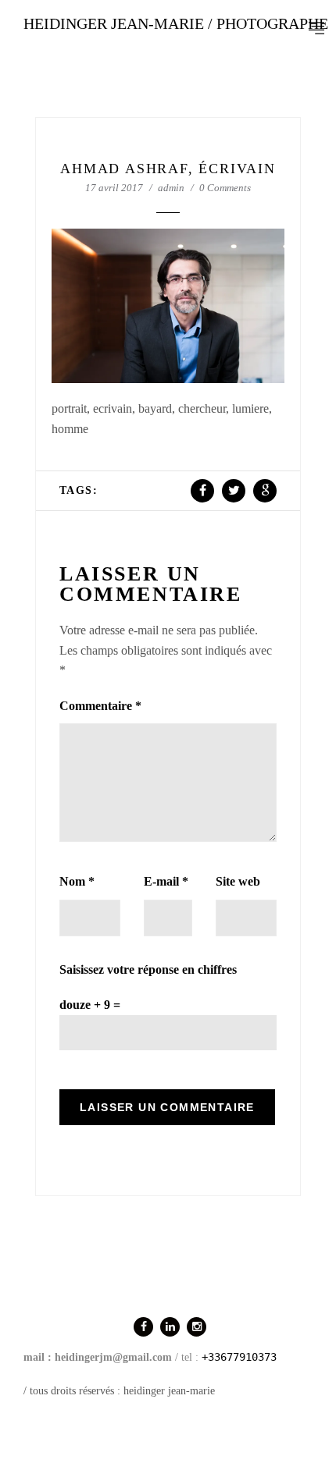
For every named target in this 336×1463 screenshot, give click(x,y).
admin (171, 188)
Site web (238, 881)
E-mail (166, 881)
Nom (77, 881)
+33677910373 (239, 1357)
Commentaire (100, 705)
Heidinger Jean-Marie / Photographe (175, 23)
